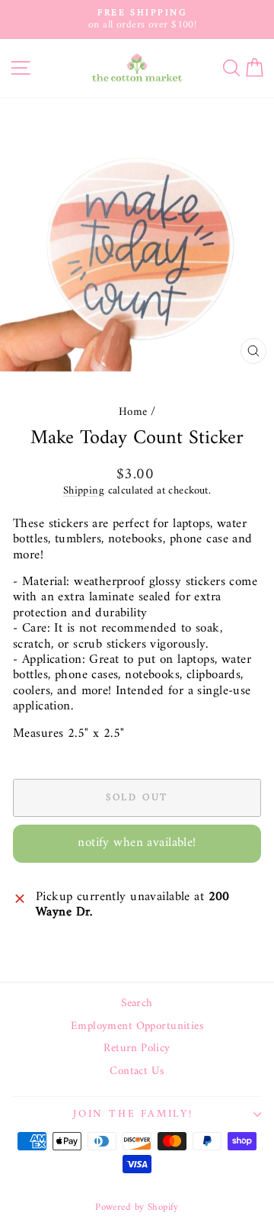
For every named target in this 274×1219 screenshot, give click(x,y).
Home (133, 412)
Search (137, 1004)
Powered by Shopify (137, 1207)
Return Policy (137, 1049)
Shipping (83, 490)
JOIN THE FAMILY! (133, 1114)
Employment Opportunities (137, 1027)
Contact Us (137, 1072)
